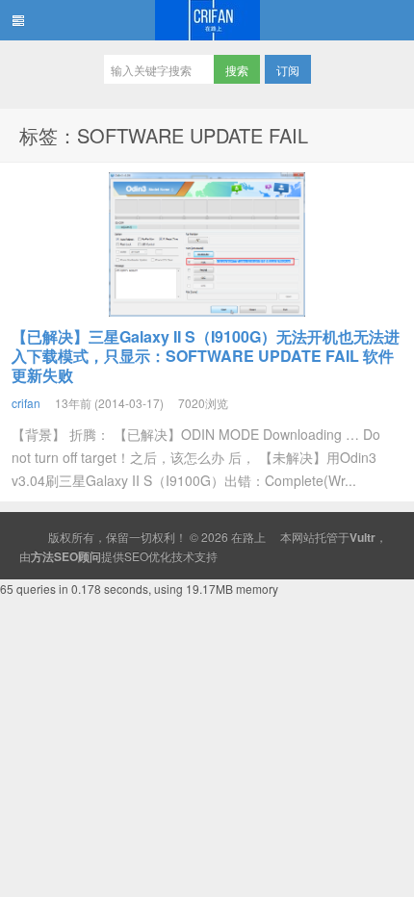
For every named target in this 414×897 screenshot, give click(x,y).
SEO (136, 556)
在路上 (207, 20)
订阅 (287, 70)
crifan (26, 403)
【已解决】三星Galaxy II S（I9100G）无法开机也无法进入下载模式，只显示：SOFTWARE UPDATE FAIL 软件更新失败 (206, 355)
